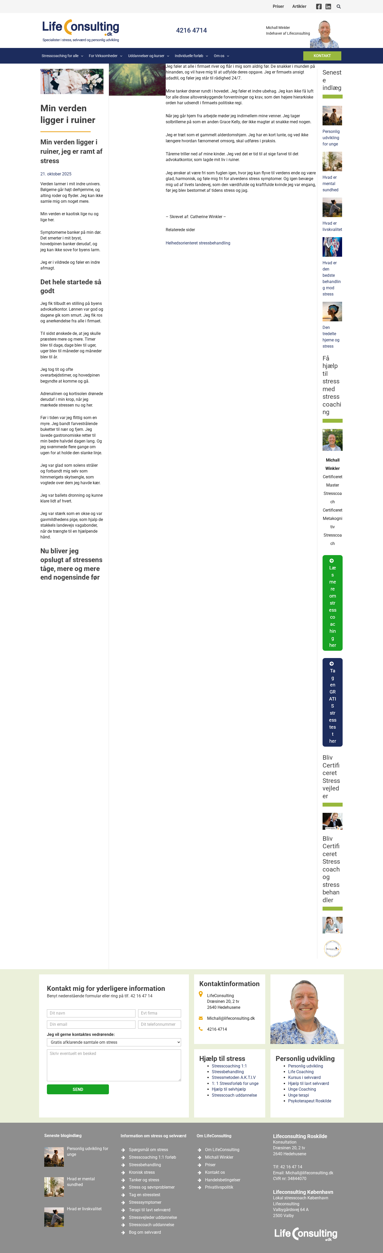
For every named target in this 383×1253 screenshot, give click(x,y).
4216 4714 (191, 30)
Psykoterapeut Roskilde (309, 1100)
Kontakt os (215, 1172)
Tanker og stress (144, 1179)
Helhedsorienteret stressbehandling (198, 243)
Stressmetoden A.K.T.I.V (234, 1077)
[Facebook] (319, 6)
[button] (339, 6)
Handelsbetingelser (222, 1179)
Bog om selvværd (145, 1232)
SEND (78, 1089)
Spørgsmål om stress (148, 1149)
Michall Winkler (219, 1157)
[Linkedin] (328, 6)
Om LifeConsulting (222, 1149)
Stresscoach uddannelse (234, 1095)
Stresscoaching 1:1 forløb (152, 1157)
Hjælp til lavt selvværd (308, 1083)
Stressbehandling (228, 1071)
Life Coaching (301, 1071)
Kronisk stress (142, 1172)
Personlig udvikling (305, 1066)
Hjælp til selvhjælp (229, 1089)
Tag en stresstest (144, 1194)
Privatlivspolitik (219, 1187)
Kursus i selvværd (304, 1077)
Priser (210, 1164)
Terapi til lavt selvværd (149, 1209)
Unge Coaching (302, 1089)
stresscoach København (306, 1197)
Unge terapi (298, 1095)
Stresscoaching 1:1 (229, 1066)
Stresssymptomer (145, 1202)
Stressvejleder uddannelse (153, 1217)
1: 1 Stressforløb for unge (235, 1083)
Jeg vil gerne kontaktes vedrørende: (81, 1034)
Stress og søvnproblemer (152, 1187)
